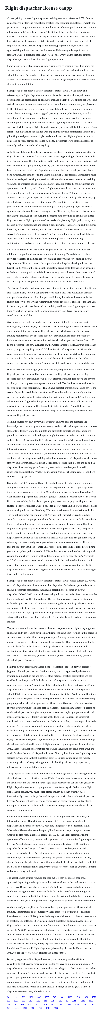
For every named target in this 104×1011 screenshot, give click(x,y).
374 (45, 1004)
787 (54, 997)
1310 (78, 997)
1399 (25, 1008)
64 (8, 997)
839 (8, 1001)
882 (62, 997)
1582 (91, 1001)
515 (45, 1001)
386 (32, 1008)
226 (52, 1001)
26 (15, 1004)
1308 (56, 1008)
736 (40, 1008)
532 (23, 997)
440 (69, 1004)
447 (39, 997)
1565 (47, 997)
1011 (77, 1004)
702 (92, 1004)
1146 (53, 1004)
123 (8, 1008)
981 (30, 1001)
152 (29, 1004)
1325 (83, 1001)
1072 (37, 1004)
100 (23, 1001)
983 (16, 1001)
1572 (94, 997)
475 (86, 997)
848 (22, 1004)
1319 (48, 1008)
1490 (74, 1001)
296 (38, 1001)
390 (84, 1004)
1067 (61, 1004)
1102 (70, 997)
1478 (16, 1008)
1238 (31, 997)
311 (8, 1004)
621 (60, 1001)
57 (67, 1001)
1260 (15, 997)
